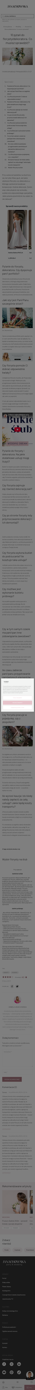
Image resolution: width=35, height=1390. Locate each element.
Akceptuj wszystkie (17, 702)
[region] (17, 695)
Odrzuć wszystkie (17, 697)
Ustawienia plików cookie (17, 707)
